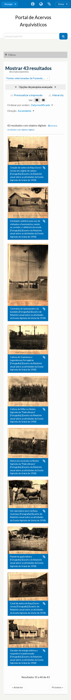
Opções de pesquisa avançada (35, 86)
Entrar (61, 4)
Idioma (41, 4)
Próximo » (57, 687)
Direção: (12, 110)
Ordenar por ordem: (18, 105)
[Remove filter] (47, 78)
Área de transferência (49, 4)
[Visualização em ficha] (37, 100)
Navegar (9, 4)
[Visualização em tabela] (43, 100)
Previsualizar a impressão (28, 95)
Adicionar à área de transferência (44, 167)
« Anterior (17, 687)
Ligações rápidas (33, 4)
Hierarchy (58, 95)
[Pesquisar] (63, 36)
